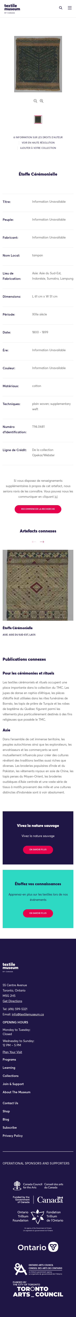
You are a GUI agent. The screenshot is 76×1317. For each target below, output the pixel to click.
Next (42, 542)
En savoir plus (38, 850)
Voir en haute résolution (38, 143)
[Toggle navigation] (61, 7)
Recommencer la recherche (38, 509)
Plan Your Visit (12, 1052)
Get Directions (12, 1001)
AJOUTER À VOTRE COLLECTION (38, 148)
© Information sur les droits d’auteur (38, 137)
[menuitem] (38, 1061)
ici (56, 496)
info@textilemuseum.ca (28, 1014)
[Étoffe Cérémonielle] (38, 585)
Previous (34, 542)
